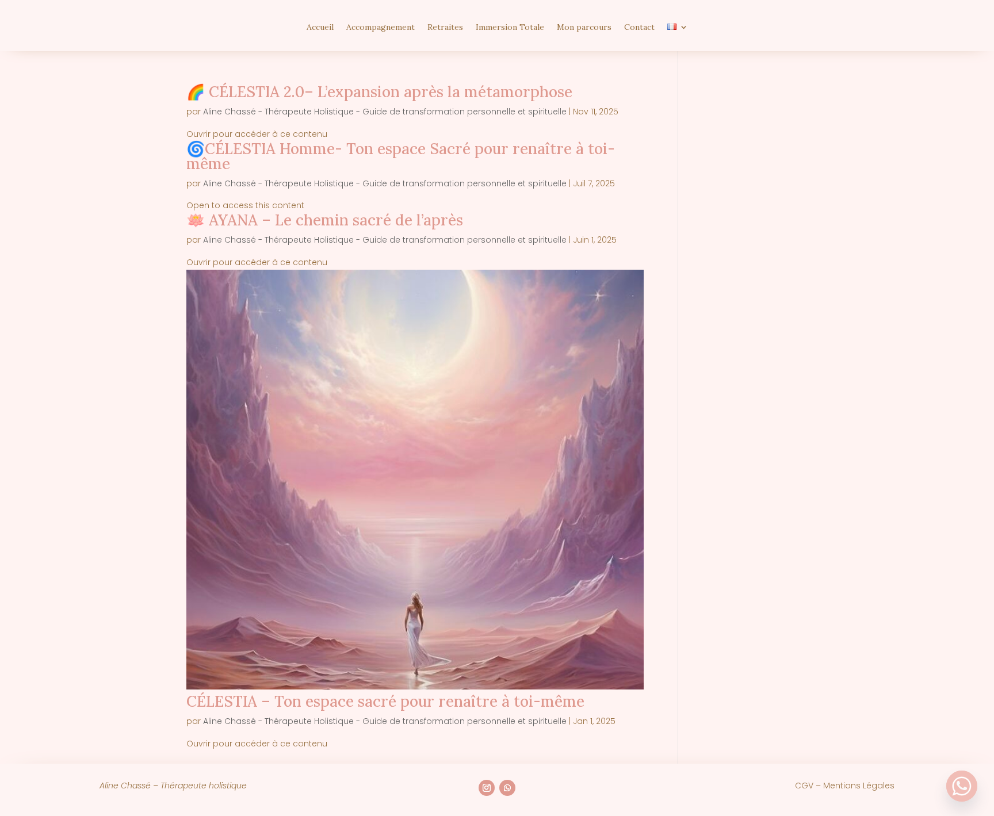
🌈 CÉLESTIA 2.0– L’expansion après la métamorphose (379, 91)
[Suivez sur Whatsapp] (507, 788)
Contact (639, 27)
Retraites (445, 27)
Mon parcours (584, 27)
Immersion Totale (510, 27)
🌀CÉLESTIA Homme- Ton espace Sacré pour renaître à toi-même (400, 156)
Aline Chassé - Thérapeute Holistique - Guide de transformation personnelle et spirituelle (385, 111)
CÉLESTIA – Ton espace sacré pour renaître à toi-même (385, 701)
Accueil (320, 27)
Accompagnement (380, 27)
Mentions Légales (858, 785)
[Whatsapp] (961, 786)
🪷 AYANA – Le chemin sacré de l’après (324, 219)
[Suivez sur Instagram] (487, 788)
